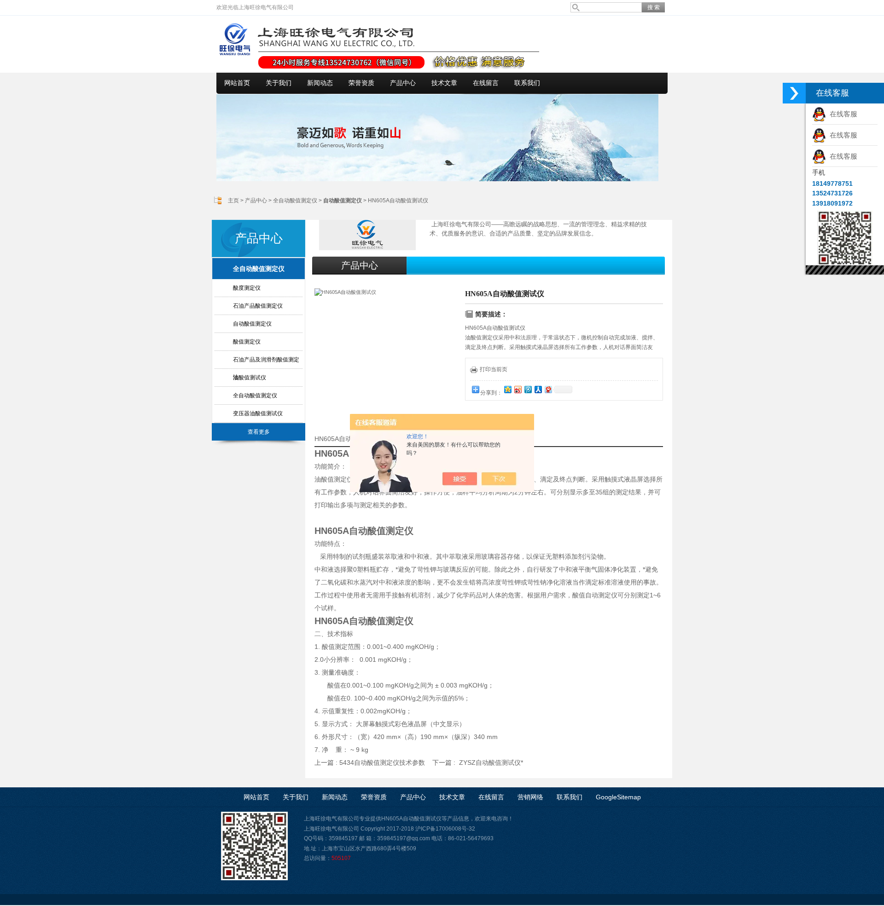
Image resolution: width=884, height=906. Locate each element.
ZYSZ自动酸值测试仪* (491, 762)
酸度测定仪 (247, 288)
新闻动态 (320, 83)
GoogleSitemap (618, 797)
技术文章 (444, 83)
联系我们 (527, 83)
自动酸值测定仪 (252, 324)
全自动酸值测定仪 (295, 200)
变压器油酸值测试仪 (258, 413)
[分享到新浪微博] (517, 389)
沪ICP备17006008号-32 (445, 829)
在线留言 (486, 83)
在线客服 (841, 114)
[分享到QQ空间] (507, 389)
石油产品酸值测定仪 (258, 306)
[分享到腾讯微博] (528, 389)
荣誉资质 (361, 83)
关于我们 (278, 83)
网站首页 (237, 83)
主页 (233, 200)
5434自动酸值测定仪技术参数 (382, 762)
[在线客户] (794, 93)
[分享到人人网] (538, 389)
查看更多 (259, 432)
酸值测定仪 (247, 341)
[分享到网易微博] (548, 389)
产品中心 (403, 83)
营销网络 (530, 797)
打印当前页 (493, 369)
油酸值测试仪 (249, 377)
